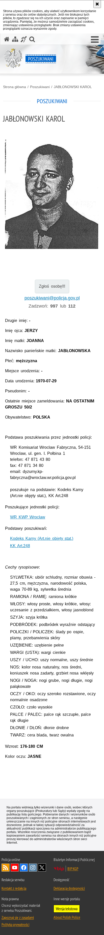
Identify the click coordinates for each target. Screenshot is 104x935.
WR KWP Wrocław (27, 517)
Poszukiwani (40, 87)
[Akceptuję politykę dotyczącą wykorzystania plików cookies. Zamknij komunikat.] (97, 4)
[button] (95, 39)
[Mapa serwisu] (15, 39)
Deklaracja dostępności (69, 888)
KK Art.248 (20, 546)
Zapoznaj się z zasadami (18, 917)
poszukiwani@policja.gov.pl (52, 298)
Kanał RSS (6, 868)
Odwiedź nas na (15, 868)
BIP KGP (72, 868)
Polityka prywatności (15, 924)
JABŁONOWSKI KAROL (73, 87)
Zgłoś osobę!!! (52, 286)
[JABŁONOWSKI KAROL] (52, 194)
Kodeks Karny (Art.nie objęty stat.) (41, 538)
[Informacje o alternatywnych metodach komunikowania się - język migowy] (24, 39)
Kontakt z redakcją (14, 888)
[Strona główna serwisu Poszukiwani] (7, 39)
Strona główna (14, 87)
